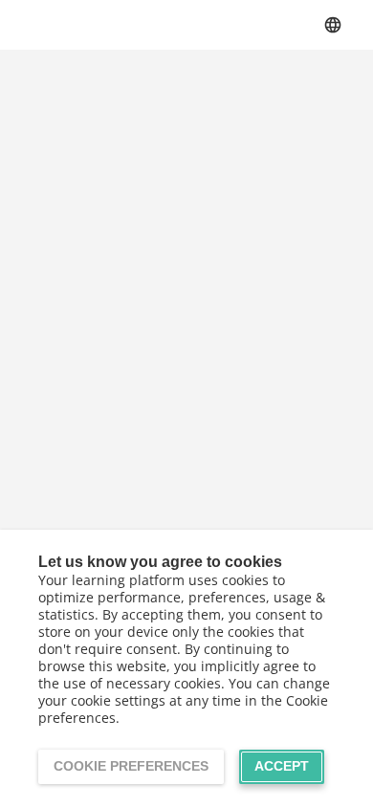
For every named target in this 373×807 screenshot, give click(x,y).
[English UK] (333, 25)
